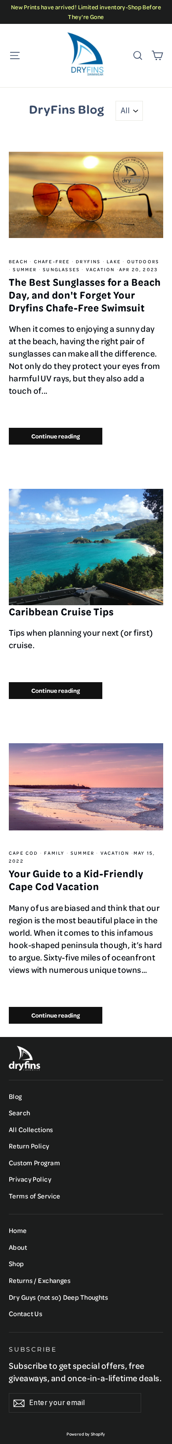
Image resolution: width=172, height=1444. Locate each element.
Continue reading (55, 436)
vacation (100, 269)
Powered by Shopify (86, 1433)
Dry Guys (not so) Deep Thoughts (58, 1297)
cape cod (24, 853)
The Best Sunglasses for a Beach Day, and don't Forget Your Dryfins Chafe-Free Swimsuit (85, 294)
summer (25, 269)
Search (19, 1112)
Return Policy (29, 1145)
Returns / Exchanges (40, 1280)
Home (18, 1230)
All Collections (31, 1129)
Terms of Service (34, 1195)
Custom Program (34, 1162)
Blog (15, 1096)
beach (19, 261)
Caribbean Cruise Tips (61, 611)
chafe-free (51, 261)
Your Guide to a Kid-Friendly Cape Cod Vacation (76, 880)
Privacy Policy (30, 1179)
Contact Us (25, 1313)
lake (114, 261)
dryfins (88, 261)
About (18, 1247)
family (54, 853)
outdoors (142, 261)
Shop (16, 1263)
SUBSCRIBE (33, 1349)
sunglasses (61, 269)
